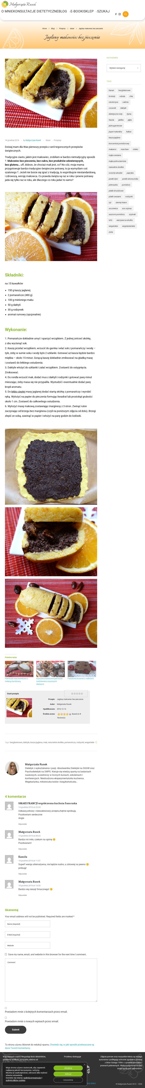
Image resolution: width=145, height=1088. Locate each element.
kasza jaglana (36, 742)
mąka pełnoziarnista (117, 161)
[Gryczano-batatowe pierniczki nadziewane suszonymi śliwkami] (50, 669)
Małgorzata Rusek (33, 140)
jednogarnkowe (115, 126)
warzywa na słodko (125, 220)
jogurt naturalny (115, 132)
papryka (130, 173)
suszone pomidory (117, 214)
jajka (130, 120)
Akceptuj (68, 1068)
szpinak (132, 214)
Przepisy (62, 29)
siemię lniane (121, 202)
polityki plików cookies (15, 1080)
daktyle (26, 742)
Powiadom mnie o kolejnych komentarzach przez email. (36, 1011)
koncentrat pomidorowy (119, 143)
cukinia (125, 102)
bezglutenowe (16, 742)
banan (111, 90)
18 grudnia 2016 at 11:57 (29, 860)
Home (44, 29)
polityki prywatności (32, 1078)
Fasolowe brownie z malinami (81, 678)
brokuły (112, 96)
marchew (125, 149)
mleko (135, 149)
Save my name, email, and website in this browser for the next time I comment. (47, 954)
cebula (122, 96)
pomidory (126, 185)
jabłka (120, 120)
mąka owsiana (115, 155)
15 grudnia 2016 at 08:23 (29, 836)
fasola (111, 120)
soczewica (113, 208)
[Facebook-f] (116, 14)
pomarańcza (70, 742)
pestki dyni (113, 179)
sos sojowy (127, 208)
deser (72, 29)
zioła (111, 232)
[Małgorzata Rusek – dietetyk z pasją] (19, 4)
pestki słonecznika (130, 179)
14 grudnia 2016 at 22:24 (29, 807)
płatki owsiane (115, 196)
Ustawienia (68, 1080)
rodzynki (80, 742)
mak (45, 742)
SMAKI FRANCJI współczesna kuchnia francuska (47, 803)
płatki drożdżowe (116, 191)
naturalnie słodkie (56, 742)
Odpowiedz (22, 824)
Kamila (22, 857)
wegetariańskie (128, 226)
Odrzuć (68, 1074)
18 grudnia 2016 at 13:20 (29, 885)
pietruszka (113, 185)
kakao (128, 132)
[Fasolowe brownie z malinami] (82, 669)
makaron (112, 149)
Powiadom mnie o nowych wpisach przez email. (32, 1021)
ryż (110, 202)
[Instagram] (119, 14)
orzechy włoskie (115, 173)
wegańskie (89, 742)
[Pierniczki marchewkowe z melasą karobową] (19, 669)
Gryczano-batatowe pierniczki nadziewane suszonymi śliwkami (49, 681)
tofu (110, 220)
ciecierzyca (113, 102)
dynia (129, 114)
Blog (53, 29)
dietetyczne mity (115, 114)
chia (131, 96)
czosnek (112, 108)
